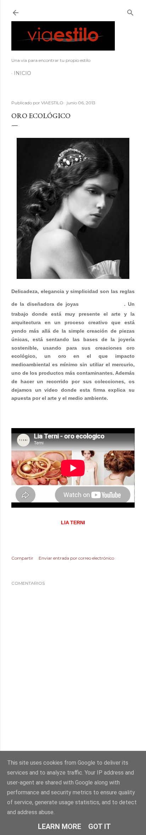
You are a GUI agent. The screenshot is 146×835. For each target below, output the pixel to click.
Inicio (22, 73)
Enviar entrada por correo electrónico (76, 558)
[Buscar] (130, 11)
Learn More (59, 826)
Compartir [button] (22, 558)
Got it (99, 826)
